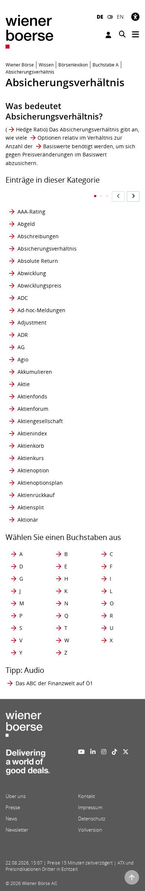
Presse (13, 807)
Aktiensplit (30, 507)
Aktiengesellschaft (40, 421)
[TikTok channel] (114, 752)
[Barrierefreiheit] (135, 16)
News (11, 818)
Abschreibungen (38, 236)
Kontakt (86, 796)
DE (100, 16)
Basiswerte (56, 146)
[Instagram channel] (103, 752)
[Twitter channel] (126, 752)
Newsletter (17, 829)
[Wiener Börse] (29, 31)
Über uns (16, 796)
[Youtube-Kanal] (81, 752)
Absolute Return (37, 260)
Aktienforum (32, 408)
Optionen (49, 137)
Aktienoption (33, 470)
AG (21, 347)
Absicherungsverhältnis (47, 248)
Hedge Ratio (31, 129)
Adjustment (31, 322)
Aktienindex (32, 433)
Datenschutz (91, 818)
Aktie (23, 384)
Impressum (90, 807)
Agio (22, 359)
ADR (22, 334)
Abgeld (26, 223)
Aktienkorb (30, 445)
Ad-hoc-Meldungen (41, 310)
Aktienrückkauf (36, 495)
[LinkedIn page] (93, 752)
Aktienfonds (32, 396)
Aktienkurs (30, 458)
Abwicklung (31, 273)
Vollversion (90, 829)
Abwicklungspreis (39, 285)
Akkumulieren (34, 371)
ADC (22, 297)
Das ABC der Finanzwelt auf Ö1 (54, 683)
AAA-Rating (31, 211)
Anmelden (109, 35)
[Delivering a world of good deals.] (27, 764)
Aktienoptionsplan (40, 482)
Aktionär (27, 519)
